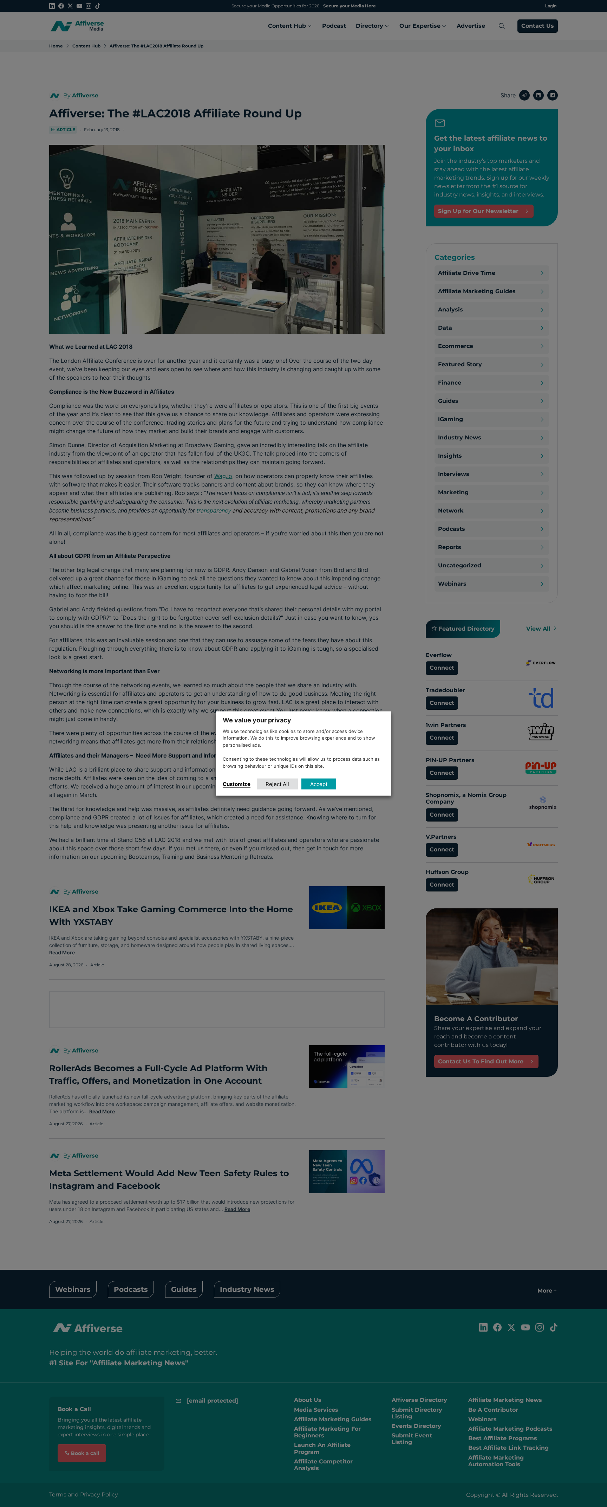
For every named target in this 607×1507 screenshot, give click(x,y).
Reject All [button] (277, 784)
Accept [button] (318, 784)
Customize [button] (236, 784)
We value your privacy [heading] (257, 719)
